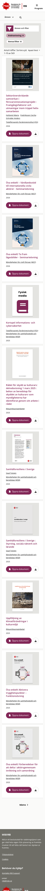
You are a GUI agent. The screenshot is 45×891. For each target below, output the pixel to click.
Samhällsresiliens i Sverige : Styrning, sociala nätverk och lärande (21, 543)
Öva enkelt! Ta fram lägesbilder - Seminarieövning (22, 256)
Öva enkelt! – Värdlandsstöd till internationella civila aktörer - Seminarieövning (21, 185)
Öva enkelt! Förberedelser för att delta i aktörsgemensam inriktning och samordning (22, 767)
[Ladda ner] (36, 134)
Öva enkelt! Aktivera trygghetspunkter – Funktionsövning (17, 692)
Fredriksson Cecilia (28, 115)
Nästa (23, 804)
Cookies (5, 859)
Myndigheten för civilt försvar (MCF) (21, 194)
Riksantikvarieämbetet (15, 409)
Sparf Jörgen (11, 473)
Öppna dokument (20, 133)
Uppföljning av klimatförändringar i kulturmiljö (17, 621)
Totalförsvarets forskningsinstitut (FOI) (22, 122)
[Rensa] (21, 41)
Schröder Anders (13, 118)
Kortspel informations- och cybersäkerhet (20, 324)
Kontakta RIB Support (11, 873)
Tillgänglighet (7, 854)
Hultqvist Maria (12, 115)
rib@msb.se (7, 881)
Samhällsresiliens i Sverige (20, 469)
